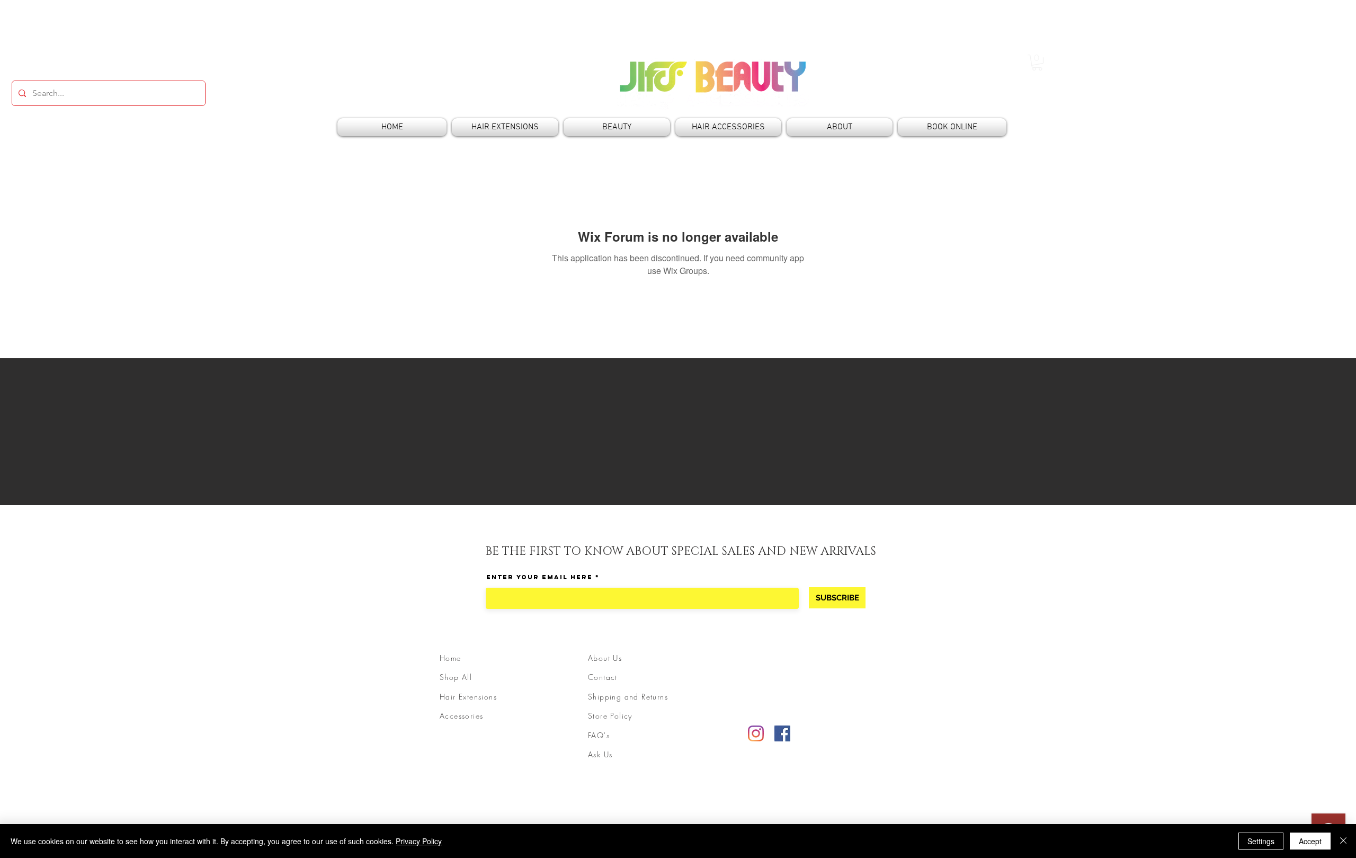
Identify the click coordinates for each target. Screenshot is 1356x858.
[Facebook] (782, 733)
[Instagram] (756, 733)
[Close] (1343, 841)
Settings (1260, 841)
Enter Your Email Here (539, 577)
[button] (1037, 62)
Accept (1310, 841)
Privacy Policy (419, 841)
